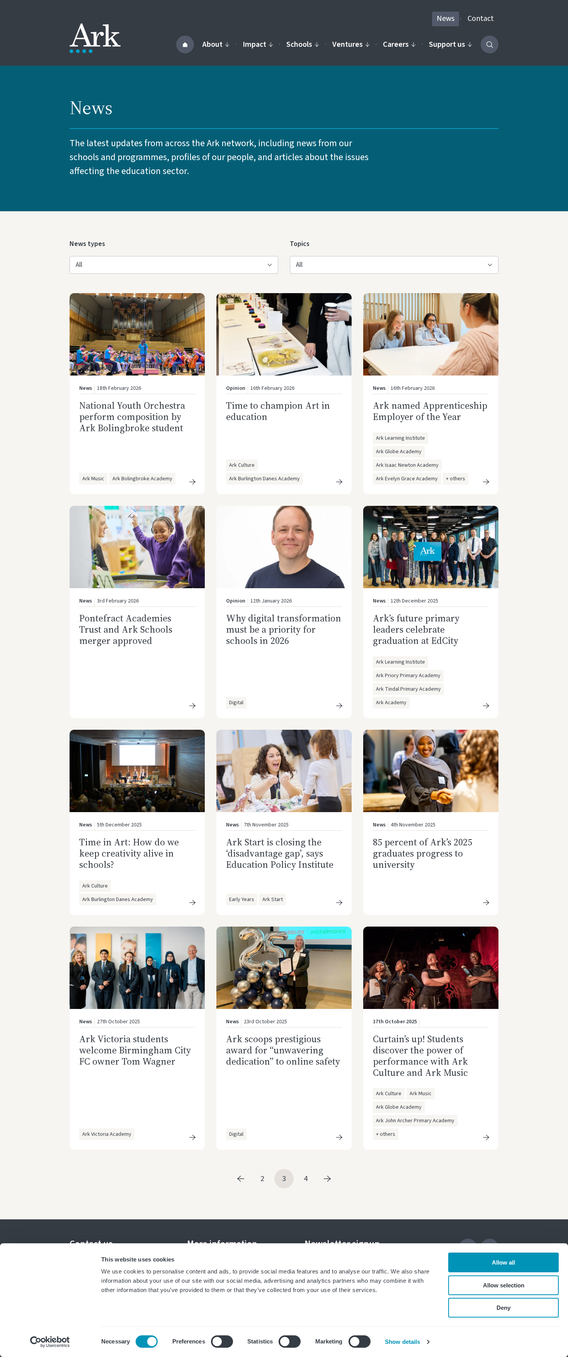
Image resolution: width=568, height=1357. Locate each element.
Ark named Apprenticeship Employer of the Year (430, 411)
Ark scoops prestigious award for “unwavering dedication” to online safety (283, 1050)
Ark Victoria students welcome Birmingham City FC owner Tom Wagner (135, 1050)
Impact (254, 44)
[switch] (222, 1341)
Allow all (503, 1262)
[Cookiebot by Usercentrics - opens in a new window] (50, 1342)
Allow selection (503, 1285)
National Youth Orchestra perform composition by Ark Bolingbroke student (132, 416)
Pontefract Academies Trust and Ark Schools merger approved (125, 629)
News (445, 18)
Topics (302, 244)
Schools (299, 44)
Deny (503, 1307)
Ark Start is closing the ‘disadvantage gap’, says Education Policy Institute (279, 853)
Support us (447, 44)
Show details (402, 1341)
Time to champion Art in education (278, 411)
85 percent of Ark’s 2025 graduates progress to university (422, 853)
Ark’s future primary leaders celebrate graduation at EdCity (416, 629)
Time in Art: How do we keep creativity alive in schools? (129, 853)
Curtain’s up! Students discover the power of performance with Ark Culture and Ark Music (421, 1056)
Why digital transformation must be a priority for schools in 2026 (283, 629)
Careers (396, 44)
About (212, 44)
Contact (481, 18)
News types (87, 244)
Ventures (347, 44)
